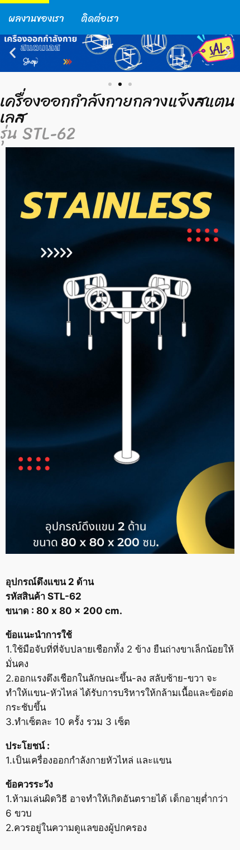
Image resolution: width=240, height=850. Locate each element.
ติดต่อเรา (100, 19)
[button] (13, 53)
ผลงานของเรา (36, 19)
